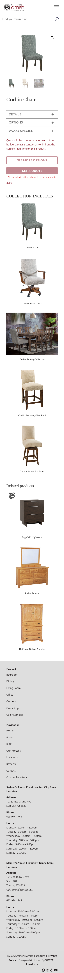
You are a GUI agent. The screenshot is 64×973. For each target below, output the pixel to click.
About (10, 737)
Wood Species (21, 130)
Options (16, 122)
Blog (8, 744)
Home (10, 730)
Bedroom (11, 674)
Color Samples (14, 714)
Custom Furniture (16, 777)
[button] (52, 37)
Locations (12, 757)
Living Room (13, 688)
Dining (10, 681)
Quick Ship (12, 708)
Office (9, 694)
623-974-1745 (14, 816)
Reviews (11, 764)
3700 (9, 183)
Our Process (13, 750)
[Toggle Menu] (56, 6)
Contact (11, 770)
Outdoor (11, 701)
